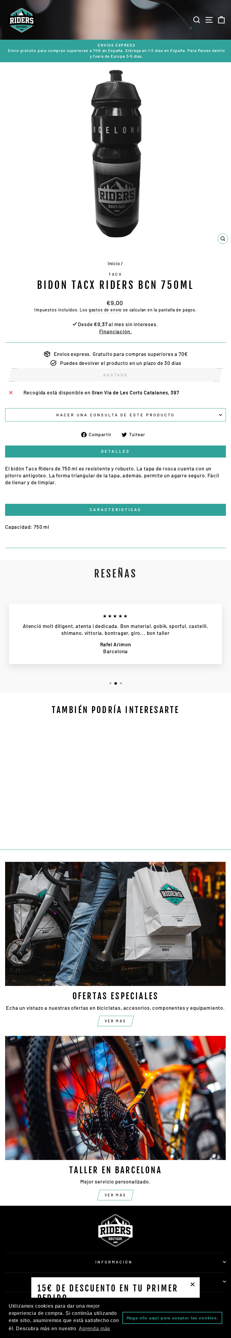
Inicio (114, 263)
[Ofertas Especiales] (115, 924)
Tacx (116, 274)
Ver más (115, 1021)
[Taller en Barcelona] (115, 1098)
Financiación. (115, 331)
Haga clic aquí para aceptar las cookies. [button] (172, 1317)
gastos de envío (105, 309)
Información (114, 1262)
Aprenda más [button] (94, 1328)
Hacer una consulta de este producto (115, 414)
